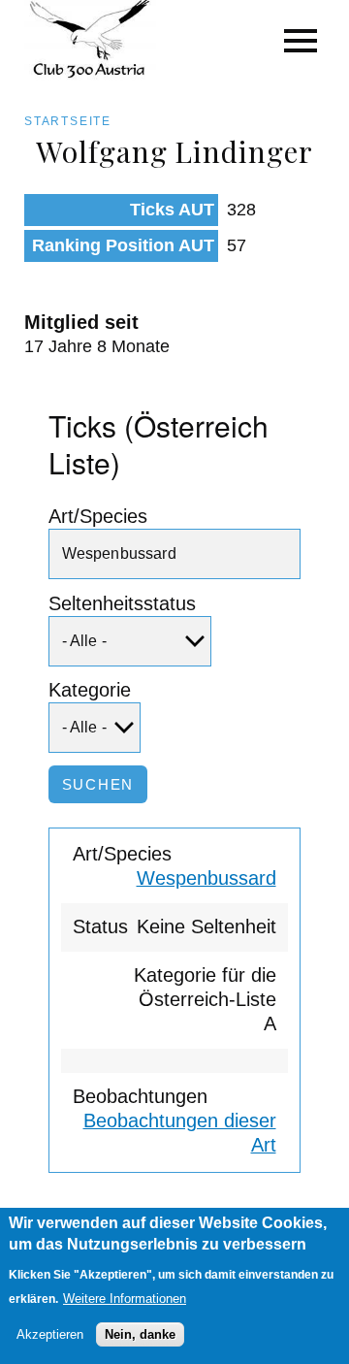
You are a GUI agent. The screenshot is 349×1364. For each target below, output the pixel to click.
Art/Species (97, 516)
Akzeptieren (49, 1334)
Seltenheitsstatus (122, 603)
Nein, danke (140, 1334)
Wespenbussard (206, 878)
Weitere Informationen (124, 1298)
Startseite (67, 121)
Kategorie (89, 689)
